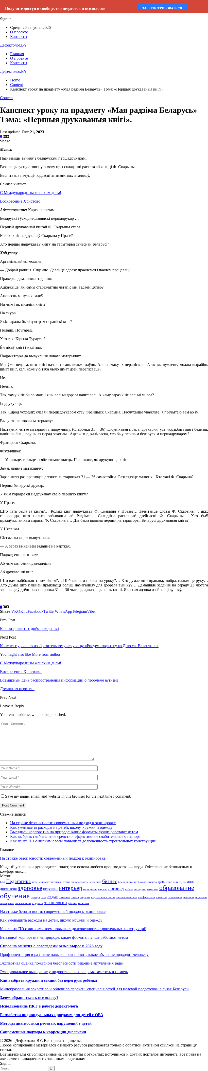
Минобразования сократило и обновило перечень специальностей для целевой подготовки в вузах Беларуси (94, 989)
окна (43, 897)
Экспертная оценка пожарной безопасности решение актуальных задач (62, 963)
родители (201, 897)
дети (176, 882)
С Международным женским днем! (30, 192)
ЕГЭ (2, 882)
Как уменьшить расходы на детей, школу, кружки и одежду (61, 827)
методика (140, 889)
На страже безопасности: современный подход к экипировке (63, 823)
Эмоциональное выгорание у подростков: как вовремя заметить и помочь (64, 972)
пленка (75, 897)
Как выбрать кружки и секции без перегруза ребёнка (48, 980)
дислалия (187, 882)
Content (6, 98)
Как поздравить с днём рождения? (29, 628)
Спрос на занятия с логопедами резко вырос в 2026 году (51, 946)
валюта (152, 882)
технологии (55, 902)
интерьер (70, 888)
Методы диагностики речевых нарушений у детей (46, 1023)
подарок (85, 897)
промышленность (126, 897)
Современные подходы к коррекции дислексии (43, 1032)
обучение (15, 896)
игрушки (50, 889)
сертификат (7, 903)
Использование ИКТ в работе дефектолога (39, 1006)
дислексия (8, 889)
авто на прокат (41, 882)
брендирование (127, 882)
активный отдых (61, 882)
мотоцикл (152, 889)
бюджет (142, 882)
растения (188, 897)
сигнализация (23, 903)
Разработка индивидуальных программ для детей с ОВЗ (51, 1015)
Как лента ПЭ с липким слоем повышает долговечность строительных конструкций (83, 841)
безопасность (80, 882)
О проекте (19, 32)
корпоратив (90, 889)
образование (176, 887)
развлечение (175, 897)
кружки (102, 889)
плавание (64, 897)
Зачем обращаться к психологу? (29, 997)
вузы (161, 882)
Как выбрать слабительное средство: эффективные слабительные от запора (75, 836)
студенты (37, 903)
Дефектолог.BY (13, 45)
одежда (35, 897)
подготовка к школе (103, 897)
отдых (52, 897)
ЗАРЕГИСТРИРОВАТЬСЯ (162, 8)
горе (169, 882)
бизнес (109, 881)
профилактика (146, 897)
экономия (83, 903)
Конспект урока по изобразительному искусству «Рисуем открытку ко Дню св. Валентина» (79, 646)
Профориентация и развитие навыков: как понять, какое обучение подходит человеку (74, 954)
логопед (116, 888)
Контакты (18, 36)
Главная (17, 54)
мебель (129, 889)
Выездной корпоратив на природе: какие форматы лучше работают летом (74, 832)
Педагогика (18, 881)
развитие (161, 897)
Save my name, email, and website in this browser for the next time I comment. (68, 796)
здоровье (30, 887)
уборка (72, 903)
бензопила (95, 882)
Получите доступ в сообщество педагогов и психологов (55, 8)
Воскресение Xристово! (21, 201)
